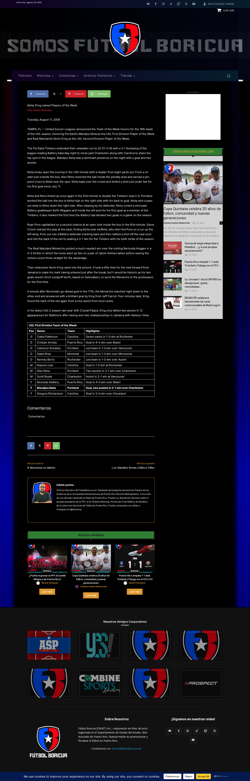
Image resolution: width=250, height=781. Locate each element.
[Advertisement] (193, 117)
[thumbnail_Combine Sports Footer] (99, 683)
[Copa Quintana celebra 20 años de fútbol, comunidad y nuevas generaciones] (91, 559)
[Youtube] (194, 4)
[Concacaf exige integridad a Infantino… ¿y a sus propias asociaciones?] (172, 248)
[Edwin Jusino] (42, 500)
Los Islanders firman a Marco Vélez (133, 467)
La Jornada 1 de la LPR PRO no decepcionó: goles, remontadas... (203, 283)
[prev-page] (165, 316)
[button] (228, 75)
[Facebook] (156, 4)
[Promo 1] (49, 645)
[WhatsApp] (56, 445)
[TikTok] (171, 4)
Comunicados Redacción (93, 586)
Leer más (47, 591)
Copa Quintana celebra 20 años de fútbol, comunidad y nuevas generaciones (91, 579)
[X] (186, 4)
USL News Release (39, 110)
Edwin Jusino (65, 485)
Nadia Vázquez (50, 582)
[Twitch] (178, 4)
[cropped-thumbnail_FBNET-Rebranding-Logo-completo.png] (201, 645)
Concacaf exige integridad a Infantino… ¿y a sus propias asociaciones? (202, 247)
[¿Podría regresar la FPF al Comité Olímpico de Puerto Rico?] (47, 559)
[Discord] (148, 4)
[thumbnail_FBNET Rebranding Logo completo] (150, 645)
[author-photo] (38, 583)
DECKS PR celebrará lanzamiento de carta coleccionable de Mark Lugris (202, 301)
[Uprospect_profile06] (201, 683)
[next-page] (171, 316)
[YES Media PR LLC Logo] (99, 645)
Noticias (47, 571)
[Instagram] (163, 4)
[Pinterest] (47, 445)
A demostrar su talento (41, 467)
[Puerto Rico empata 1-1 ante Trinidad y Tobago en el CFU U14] (135, 559)
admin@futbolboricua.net (126, 748)
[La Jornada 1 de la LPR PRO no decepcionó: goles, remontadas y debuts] (172, 284)
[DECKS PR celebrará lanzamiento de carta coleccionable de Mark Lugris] (172, 302)
